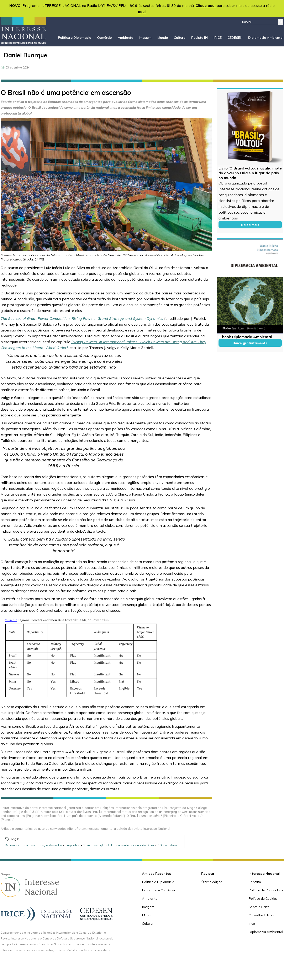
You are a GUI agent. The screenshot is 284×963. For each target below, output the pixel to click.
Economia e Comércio (158, 890)
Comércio (104, 37)
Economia (30, 845)
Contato (255, 882)
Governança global (96, 845)
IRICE (218, 37)
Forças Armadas (50, 845)
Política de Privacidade (266, 890)
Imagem (145, 37)
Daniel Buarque (25, 55)
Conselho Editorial (262, 915)
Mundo (162, 37)
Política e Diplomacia (74, 37)
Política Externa (168, 845)
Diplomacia (13, 845)
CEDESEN (234, 37)
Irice (252, 923)
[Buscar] (280, 22)
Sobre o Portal (259, 907)
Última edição (211, 882)
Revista (199, 37)
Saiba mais (250, 225)
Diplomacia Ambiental (265, 37)
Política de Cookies (263, 898)
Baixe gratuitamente (250, 343)
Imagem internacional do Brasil (132, 845)
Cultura (179, 37)
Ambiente (125, 37)
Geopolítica (72, 845)
